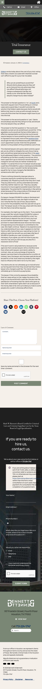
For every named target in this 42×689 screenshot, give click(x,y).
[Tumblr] (31, 306)
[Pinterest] (36, 306)
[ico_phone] (9, 12)
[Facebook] (5, 306)
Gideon (3, 71)
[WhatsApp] (26, 306)
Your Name (10, 495)
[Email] (23, 311)
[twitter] (12, 664)
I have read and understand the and (19, 564)
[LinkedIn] (21, 306)
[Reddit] (15, 306)
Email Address (11, 507)
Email (23, 7)
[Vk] (5, 311)
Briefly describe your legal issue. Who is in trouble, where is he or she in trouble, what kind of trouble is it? (21, 532)
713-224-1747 (33, 13)
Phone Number (12, 519)
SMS (9, 557)
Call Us (9, 7)
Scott (33, 103)
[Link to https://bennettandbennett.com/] (38, 2)
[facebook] (8, 664)
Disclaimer (12, 565)
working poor (33, 138)
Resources (29, 679)
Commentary (25, 63)
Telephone (12, 554)
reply (37, 153)
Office (36, 7)
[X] (10, 306)
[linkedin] (4, 664)
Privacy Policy (24, 565)
